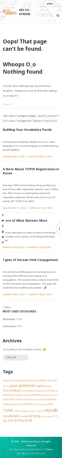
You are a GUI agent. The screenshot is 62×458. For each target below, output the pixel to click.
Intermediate (12, 390)
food (53, 380)
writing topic (46, 416)
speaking (43, 404)
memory (46, 395)
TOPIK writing (21, 411)
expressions (20, 380)
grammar (27, 385)
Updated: (14, 156)
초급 (10, 420)
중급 (5, 421)
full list (6, 386)
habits (39, 385)
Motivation (9, 319)
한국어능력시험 (23, 420)
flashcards (33, 380)
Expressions (9, 326)
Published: (39, 156)
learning (27, 395)
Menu (50, 3)
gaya (19, 453)
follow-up (44, 380)
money (54, 395)
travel (31, 411)
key (48, 391)
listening (36, 395)
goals (14, 385)
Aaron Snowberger (35, 453)
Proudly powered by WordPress (26, 449)
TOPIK (8, 410)
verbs (41, 411)
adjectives (8, 380)
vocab (51, 410)
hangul (48, 386)
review (28, 404)
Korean (19, 395)
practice (35, 399)
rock (36, 404)
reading (7, 404)
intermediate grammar (34, 391)
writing (34, 416)
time (51, 404)
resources (17, 404)
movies (19, 399)
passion (27, 399)
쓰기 (55, 416)
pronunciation (48, 399)
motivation (9, 399)
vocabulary (11, 416)
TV (36, 411)
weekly (24, 416)
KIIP (13, 395)
